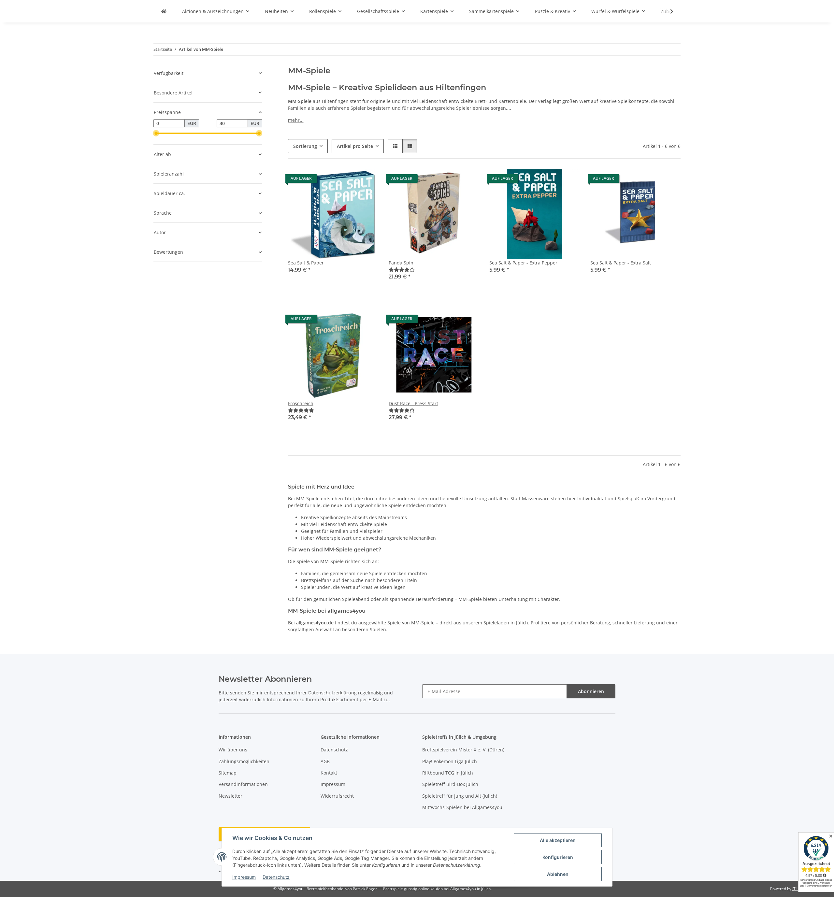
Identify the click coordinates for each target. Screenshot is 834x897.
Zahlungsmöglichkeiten (244, 761)
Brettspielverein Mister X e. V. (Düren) (463, 750)
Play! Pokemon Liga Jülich (449, 761)
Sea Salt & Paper (306, 263)
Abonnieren (591, 691)
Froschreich (300, 403)
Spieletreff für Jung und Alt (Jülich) (459, 796)
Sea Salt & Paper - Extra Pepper (523, 263)
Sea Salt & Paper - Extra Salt (620, 263)
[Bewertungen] (402, 269)
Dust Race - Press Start (413, 403)
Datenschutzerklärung (332, 693)
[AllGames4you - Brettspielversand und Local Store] (163, 11)
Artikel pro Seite (355, 146)
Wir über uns (233, 750)
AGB (325, 761)
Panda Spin (401, 263)
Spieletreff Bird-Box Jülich (450, 784)
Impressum (244, 877)
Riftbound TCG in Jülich (447, 773)
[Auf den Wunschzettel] (367, 180)
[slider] (156, 133)
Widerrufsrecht (337, 796)
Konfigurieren (557, 857)
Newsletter (230, 796)
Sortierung (305, 146)
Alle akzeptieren (558, 840)
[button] (667, 11)
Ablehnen (557, 874)
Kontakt (329, 773)
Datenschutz (276, 877)
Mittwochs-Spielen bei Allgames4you (462, 807)
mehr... (296, 120)
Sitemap (228, 773)
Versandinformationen (243, 784)
